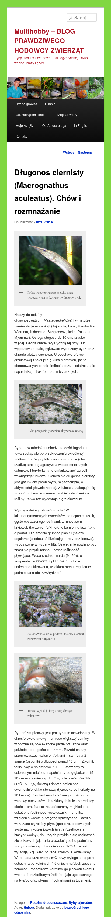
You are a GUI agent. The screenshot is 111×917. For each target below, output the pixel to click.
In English (81, 125)
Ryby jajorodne (80, 902)
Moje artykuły (67, 114)
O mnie (50, 104)
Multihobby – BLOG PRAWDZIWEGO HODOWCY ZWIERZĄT (49, 40)
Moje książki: (25, 125)
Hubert (29, 907)
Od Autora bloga (54, 125)
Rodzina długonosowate (48, 902)
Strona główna (26, 104)
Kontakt (21, 136)
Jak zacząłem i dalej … (33, 114)
